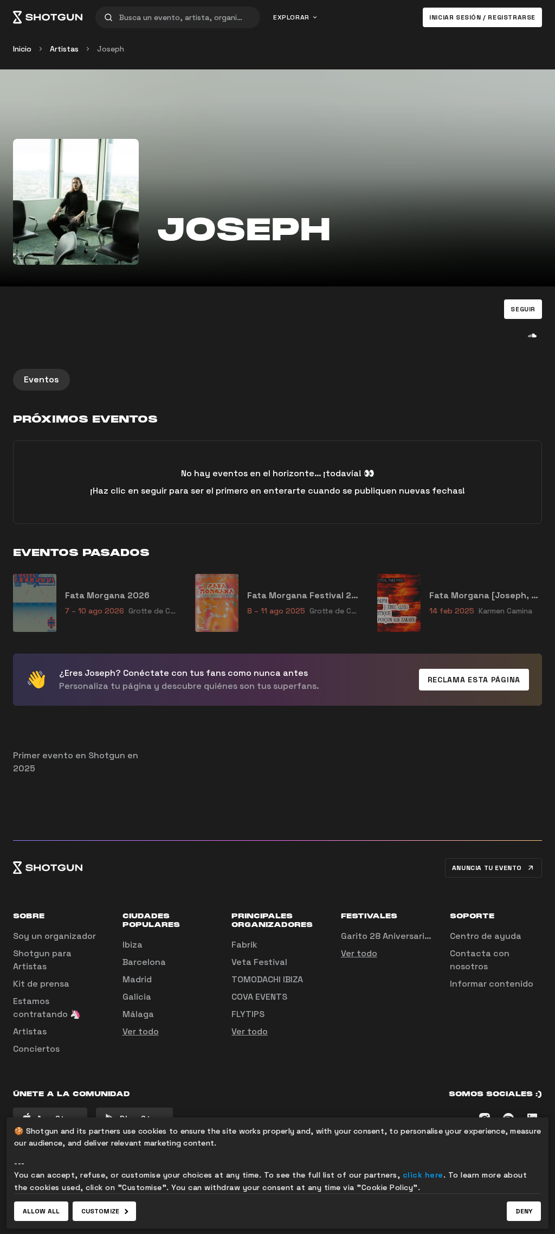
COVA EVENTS (259, 996)
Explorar (291, 17)
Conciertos (36, 1048)
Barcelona (144, 962)
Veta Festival (259, 962)
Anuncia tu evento (487, 868)
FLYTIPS (247, 1014)
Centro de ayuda (485, 936)
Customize (100, 1211)
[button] (523, 309)
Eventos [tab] (41, 379)
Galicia (136, 996)
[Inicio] (47, 17)
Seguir (523, 309)
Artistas (64, 49)
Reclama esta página (474, 680)
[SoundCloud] (532, 335)
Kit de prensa (41, 983)
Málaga (138, 1014)
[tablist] (277, 380)
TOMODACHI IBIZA (267, 979)
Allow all (41, 1211)
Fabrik (244, 944)
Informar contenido (491, 983)
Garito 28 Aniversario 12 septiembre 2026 (429, 936)
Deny (523, 1211)
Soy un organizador (54, 936)
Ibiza (132, 944)
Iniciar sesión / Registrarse (482, 17)
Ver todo (140, 1031)
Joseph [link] (110, 49)
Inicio (22, 49)
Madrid (137, 979)
